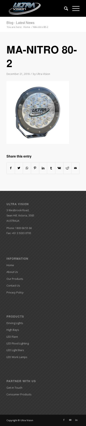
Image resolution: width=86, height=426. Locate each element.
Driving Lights (14, 323)
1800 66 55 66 (23, 228)
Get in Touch (14, 388)
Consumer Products (19, 394)
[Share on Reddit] (67, 168)
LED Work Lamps (16, 357)
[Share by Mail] (75, 168)
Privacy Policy (15, 292)
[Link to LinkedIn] (76, 420)
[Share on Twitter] (19, 168)
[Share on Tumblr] (51, 168)
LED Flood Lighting (17, 343)
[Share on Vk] (59, 168)
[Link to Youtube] (70, 420)
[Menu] (74, 8)
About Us (12, 272)
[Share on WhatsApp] (27, 168)
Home (10, 265)
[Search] (64, 8)
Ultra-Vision (43, 74)
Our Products (14, 279)
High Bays (12, 330)
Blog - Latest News (20, 22)
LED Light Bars (15, 350)
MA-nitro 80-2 (41, 56)
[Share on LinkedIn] (43, 168)
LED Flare (12, 337)
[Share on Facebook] (11, 168)
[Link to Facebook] (64, 420)
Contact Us (13, 285)
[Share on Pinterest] (35, 168)
